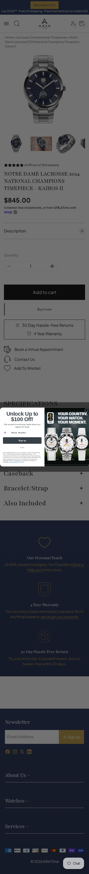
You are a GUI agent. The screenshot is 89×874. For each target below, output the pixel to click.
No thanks (22, 447)
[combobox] (6, 433)
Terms (22, 462)
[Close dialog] (86, 410)
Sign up (22, 440)
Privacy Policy (14, 462)
